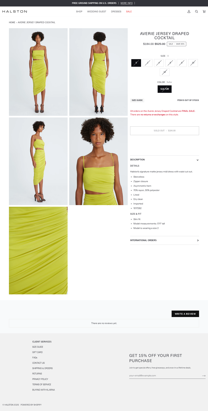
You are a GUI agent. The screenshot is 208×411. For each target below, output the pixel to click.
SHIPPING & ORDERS (42, 368)
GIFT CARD (37, 352)
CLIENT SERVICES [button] (42, 342)
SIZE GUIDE (37, 346)
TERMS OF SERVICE (41, 384)
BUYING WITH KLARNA (43, 389)
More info (127, 3)
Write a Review (185, 314)
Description (137, 159)
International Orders (143, 240)
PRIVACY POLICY (40, 379)
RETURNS (37, 373)
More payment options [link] (164, 150)
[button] (79, 11)
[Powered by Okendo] (23, 315)
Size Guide (137, 100)
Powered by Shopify (31, 404)
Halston (9, 404)
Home (12, 22)
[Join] (201, 375)
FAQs (34, 357)
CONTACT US (38, 362)
